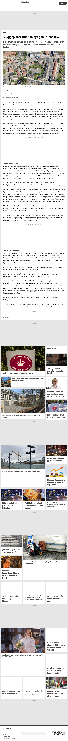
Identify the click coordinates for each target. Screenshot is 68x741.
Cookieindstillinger (7, 736)
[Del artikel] (8, 90)
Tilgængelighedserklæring (9, 738)
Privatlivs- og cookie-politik (9, 734)
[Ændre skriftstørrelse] (4, 90)
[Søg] (43, 733)
